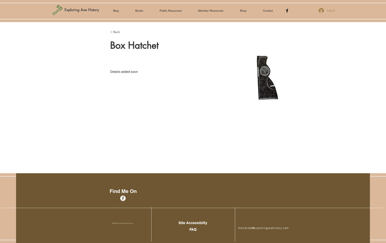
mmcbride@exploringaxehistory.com (263, 228)
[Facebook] (287, 10)
